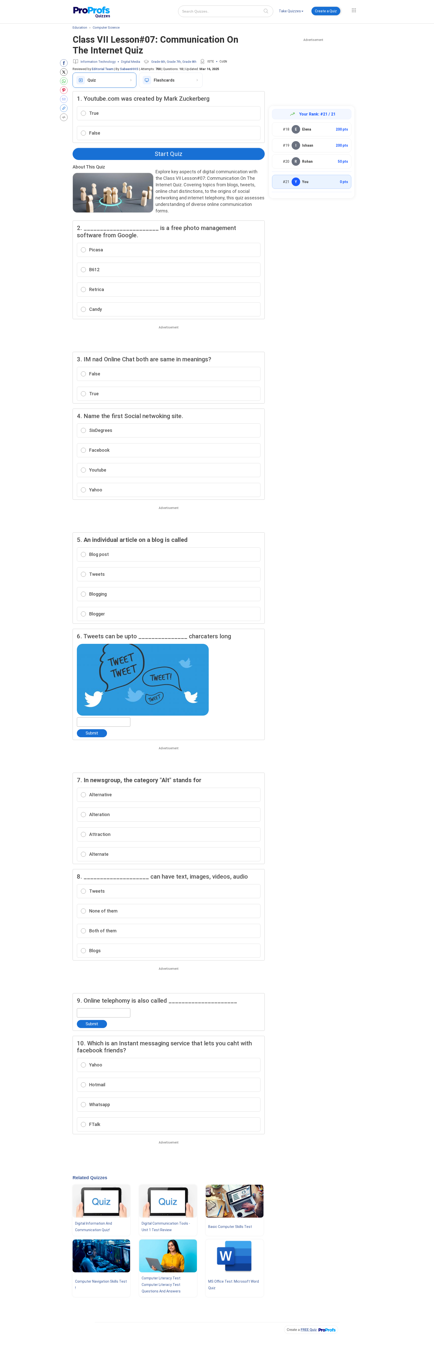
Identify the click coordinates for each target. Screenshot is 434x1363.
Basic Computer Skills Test (230, 1227)
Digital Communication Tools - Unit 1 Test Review (166, 1226)
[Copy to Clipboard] (65, 108)
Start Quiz (168, 153)
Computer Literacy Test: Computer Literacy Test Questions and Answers (161, 1284)
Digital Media (130, 62)
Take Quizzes (290, 11)
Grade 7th (174, 62)
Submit (92, 733)
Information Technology (98, 62)
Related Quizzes (90, 1177)
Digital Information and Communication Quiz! (93, 1226)
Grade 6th (158, 62)
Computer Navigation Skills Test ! (101, 1284)
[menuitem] (291, 12)
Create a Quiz (326, 11)
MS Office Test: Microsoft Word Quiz (233, 1284)
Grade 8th (189, 62)
